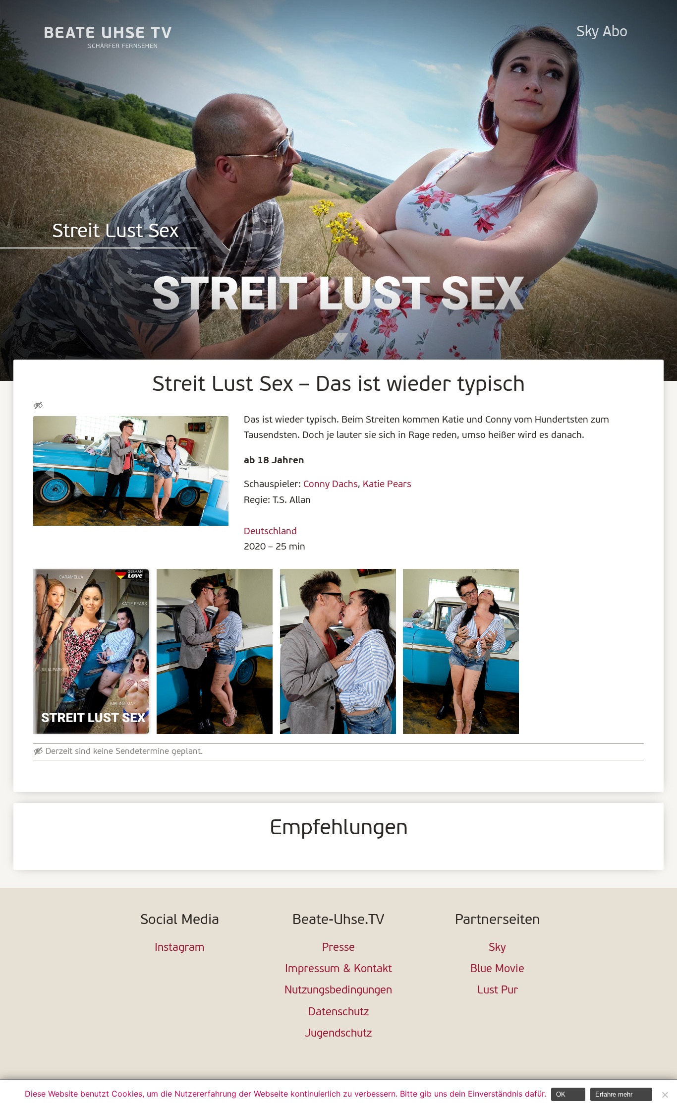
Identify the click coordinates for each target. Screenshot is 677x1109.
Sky (497, 948)
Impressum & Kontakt (338, 969)
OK (560, 1094)
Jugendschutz (338, 1034)
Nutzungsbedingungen (338, 991)
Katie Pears (387, 485)
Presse (338, 948)
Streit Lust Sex (115, 232)
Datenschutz (338, 1012)
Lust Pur (497, 991)
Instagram (180, 948)
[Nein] (665, 1095)
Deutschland (270, 532)
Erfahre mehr (613, 1094)
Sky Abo (601, 32)
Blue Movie (497, 969)
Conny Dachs (330, 485)
